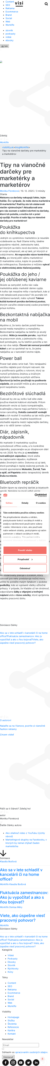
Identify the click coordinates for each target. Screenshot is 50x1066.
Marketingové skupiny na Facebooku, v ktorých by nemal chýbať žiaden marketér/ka (26, 843)
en (6, 46)
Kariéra (11, 1030)
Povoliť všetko (25, 550)
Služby (11, 1020)
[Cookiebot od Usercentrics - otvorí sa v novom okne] (35, 495)
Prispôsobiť (23, 559)
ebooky (9, 40)
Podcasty (13, 958)
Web (8, 21)
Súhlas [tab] (9, 503)
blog (17, 147)
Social (9, 18)
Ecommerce (12, 11)
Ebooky (12, 962)
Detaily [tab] (25, 503)
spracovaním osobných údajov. (31, 1052)
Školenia (12, 1023)
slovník (9, 30)
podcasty (10, 33)
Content (12, 983)
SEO (10, 986)
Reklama (10, 8)
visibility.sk (8, 147)
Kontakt (12, 1033)
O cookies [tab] (41, 503)
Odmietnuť (25, 568)
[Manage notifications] (42, 1059)
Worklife (10, 24)
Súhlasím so (25, 1052)
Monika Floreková (9, 191)
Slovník (11, 965)
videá (8, 37)
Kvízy (10, 971)
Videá (11, 955)
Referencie (13, 1027)
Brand (9, 15)
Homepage (13, 1017)
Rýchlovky (13, 968)
